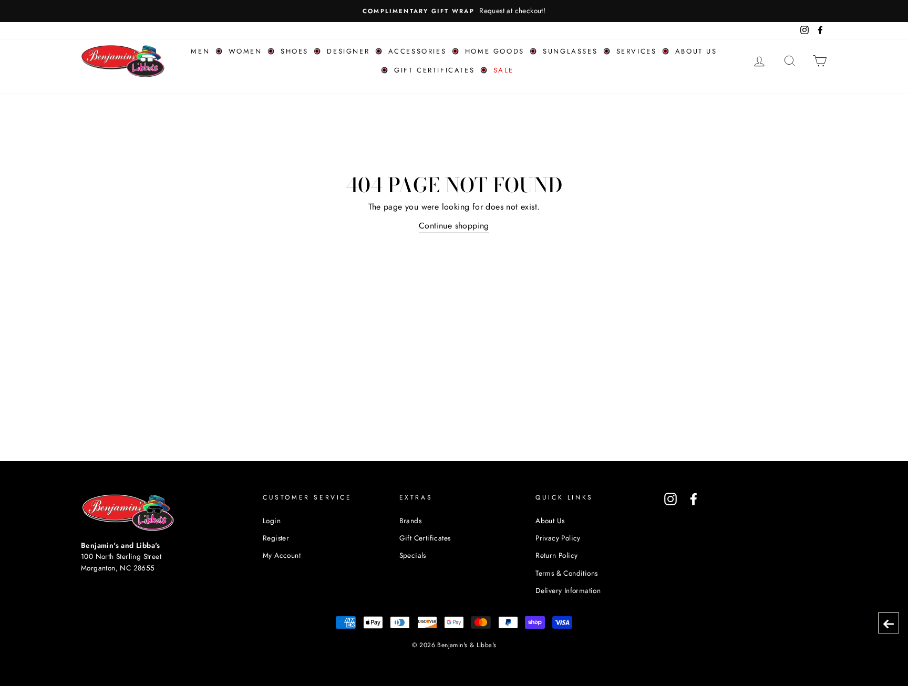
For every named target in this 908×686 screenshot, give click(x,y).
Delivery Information (568, 590)
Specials (412, 555)
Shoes (294, 51)
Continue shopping (454, 226)
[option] (454, 11)
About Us (549, 520)
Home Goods (494, 51)
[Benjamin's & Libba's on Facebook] (693, 499)
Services (636, 51)
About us (696, 51)
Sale (503, 70)
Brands (410, 520)
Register (276, 538)
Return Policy (556, 555)
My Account (282, 555)
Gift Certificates (434, 70)
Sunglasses (570, 51)
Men (200, 51)
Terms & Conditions (566, 573)
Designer (348, 51)
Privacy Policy (558, 538)
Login (272, 520)
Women (245, 51)
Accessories (417, 51)
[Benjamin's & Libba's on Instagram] (670, 499)
